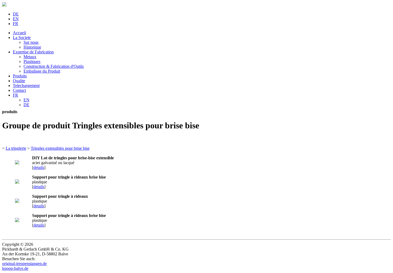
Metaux (30, 56)
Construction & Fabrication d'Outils (54, 66)
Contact (19, 90)
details (38, 167)
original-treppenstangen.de (24, 263)
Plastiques (32, 61)
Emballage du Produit (42, 71)
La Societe (22, 37)
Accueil (19, 32)
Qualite (19, 80)
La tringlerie (16, 148)
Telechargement (26, 85)
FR (15, 23)
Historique (32, 47)
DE (16, 14)
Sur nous (31, 42)
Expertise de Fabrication (33, 52)
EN (16, 19)
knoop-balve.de (15, 268)
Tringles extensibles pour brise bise (60, 148)
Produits (20, 76)
